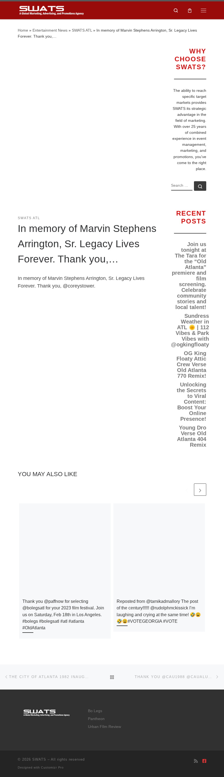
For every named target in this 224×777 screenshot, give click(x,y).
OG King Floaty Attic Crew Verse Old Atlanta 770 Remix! (191, 364)
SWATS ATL (82, 30)
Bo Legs (95, 711)
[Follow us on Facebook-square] (204, 761)
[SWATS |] (51, 9)
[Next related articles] (200, 489)
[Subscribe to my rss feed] (196, 761)
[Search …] (200, 186)
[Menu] (203, 10)
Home (23, 30)
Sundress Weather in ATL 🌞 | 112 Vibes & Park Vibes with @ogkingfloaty (190, 330)
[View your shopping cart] (190, 10)
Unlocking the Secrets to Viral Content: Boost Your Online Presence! (191, 402)
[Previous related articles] (187, 489)
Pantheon (96, 719)
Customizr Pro (52, 767)
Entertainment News (50, 30)
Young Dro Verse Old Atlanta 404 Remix (191, 436)
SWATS (39, 759)
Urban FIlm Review (104, 727)
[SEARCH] (182, 186)
